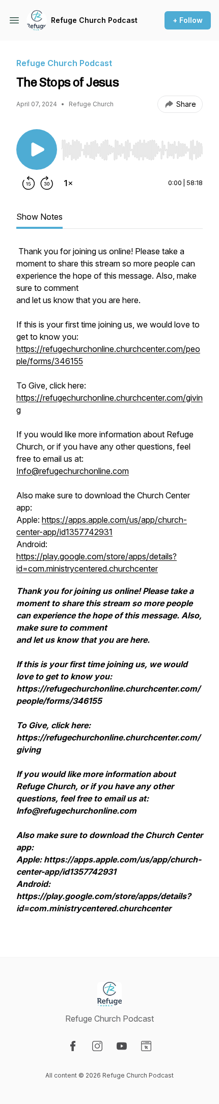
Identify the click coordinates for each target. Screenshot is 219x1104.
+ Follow (188, 20)
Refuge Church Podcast (94, 20)
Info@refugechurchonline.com (72, 471)
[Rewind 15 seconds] (28, 183)
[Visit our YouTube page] (122, 1046)
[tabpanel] (109, 584)
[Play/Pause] (36, 149)
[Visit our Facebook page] (73, 1046)
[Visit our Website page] (146, 1046)
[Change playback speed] (68, 183)
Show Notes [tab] (39, 217)
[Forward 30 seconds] (47, 183)
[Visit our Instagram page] (97, 1046)
